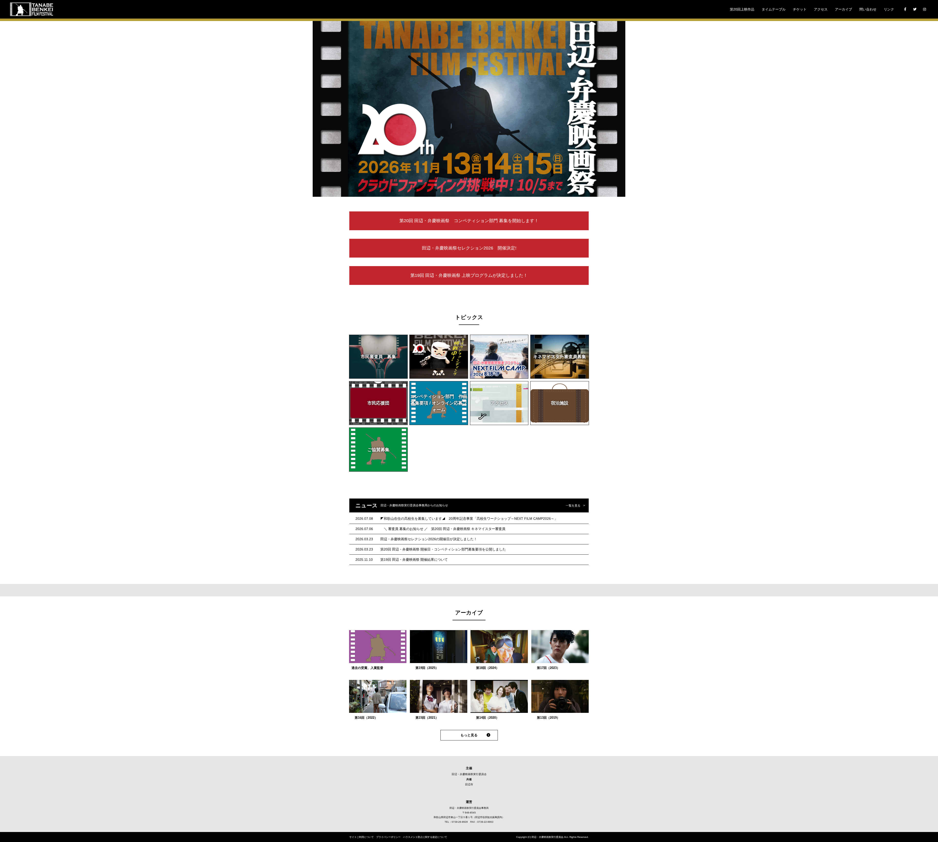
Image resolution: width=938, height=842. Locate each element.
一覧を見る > (575, 505)
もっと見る (469, 735)
